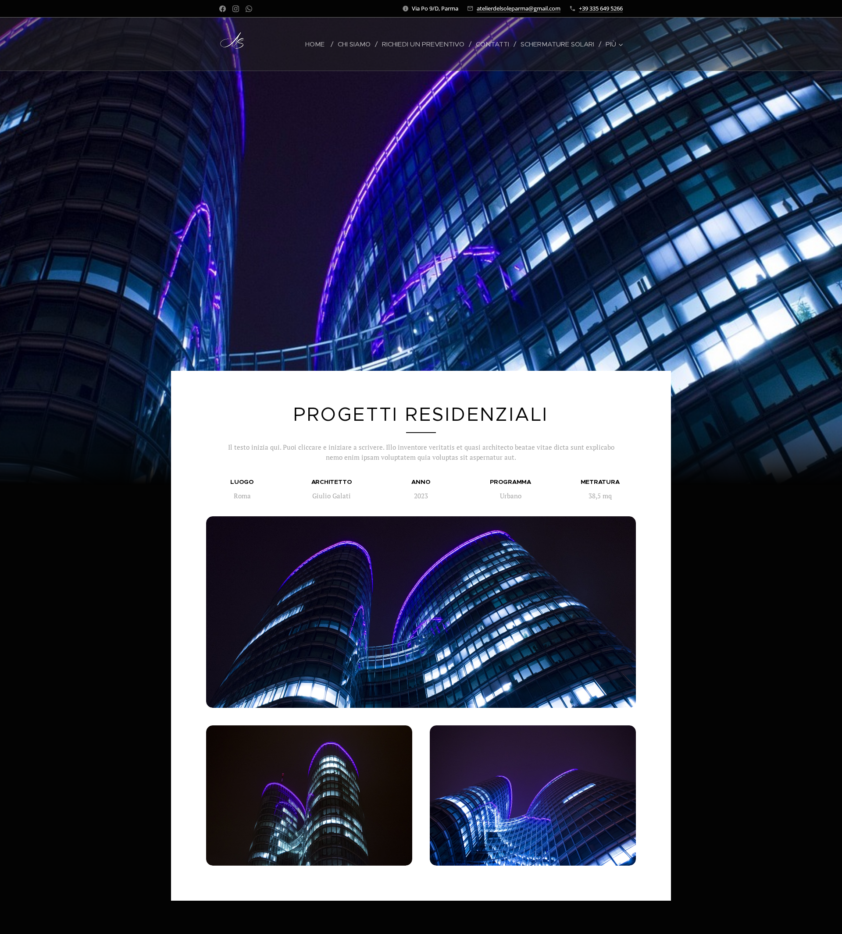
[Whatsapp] (248, 8)
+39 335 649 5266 (601, 8)
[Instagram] (235, 8)
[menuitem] (318, 44)
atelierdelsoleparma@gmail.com (518, 8)
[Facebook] (222, 8)
